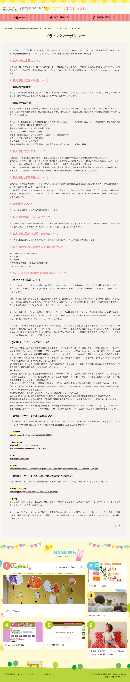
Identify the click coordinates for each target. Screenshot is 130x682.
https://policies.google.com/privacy (24, 445)
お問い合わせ (49, 674)
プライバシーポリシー (29, 674)
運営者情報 (10, 674)
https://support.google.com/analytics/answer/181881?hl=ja (34, 492)
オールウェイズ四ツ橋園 (14, 645)
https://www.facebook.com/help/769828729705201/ (31, 435)
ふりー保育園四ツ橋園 (55, 645)
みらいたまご (13, 610)
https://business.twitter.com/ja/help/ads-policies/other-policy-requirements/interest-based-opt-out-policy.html (54, 469)
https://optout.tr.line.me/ (19, 458)
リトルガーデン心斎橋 (98, 586)
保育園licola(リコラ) (97, 615)
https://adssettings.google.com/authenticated (28, 448)
